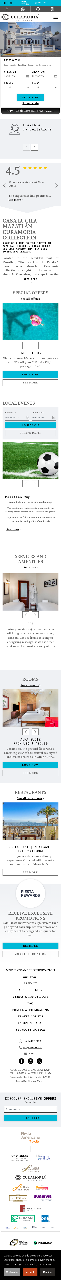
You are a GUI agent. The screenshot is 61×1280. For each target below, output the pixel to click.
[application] (30, 1265)
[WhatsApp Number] (22, 9)
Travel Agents (30, 1016)
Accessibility (30, 990)
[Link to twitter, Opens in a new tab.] (39, 1061)
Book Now (30, 97)
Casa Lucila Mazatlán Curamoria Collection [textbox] (27, 65)
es (10, 3)
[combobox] (30, 65)
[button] (3, 39)
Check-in (10, 71)
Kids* (35, 82)
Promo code (31, 103)
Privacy (30, 983)
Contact (30, 977)
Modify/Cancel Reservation (30, 970)
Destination (12, 60)
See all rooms (30, 685)
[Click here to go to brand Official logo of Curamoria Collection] (30, 1178)
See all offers (30, 299)
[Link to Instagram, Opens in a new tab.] (31, 1061)
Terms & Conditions (30, 996)
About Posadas (30, 1023)
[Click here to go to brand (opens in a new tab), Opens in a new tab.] (19, 1157)
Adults (8, 82)
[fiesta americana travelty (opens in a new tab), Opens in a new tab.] (30, 1137)
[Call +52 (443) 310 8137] (53, 9)
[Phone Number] (38, 9)
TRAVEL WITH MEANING (30, 1010)
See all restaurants (29, 798)
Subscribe (30, 1118)
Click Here (22, 111)
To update (30, 425)
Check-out (39, 71)
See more (14, 200)
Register (30, 945)
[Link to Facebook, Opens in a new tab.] (22, 1061)
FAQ (30, 1003)
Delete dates (30, 432)
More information (30, 953)
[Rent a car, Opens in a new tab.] (7, 9)
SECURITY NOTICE (30, 1029)
